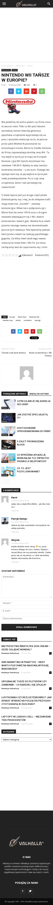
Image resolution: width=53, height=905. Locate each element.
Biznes (14, 70)
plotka (18, 320)
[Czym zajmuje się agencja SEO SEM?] (8, 404)
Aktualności (6, 70)
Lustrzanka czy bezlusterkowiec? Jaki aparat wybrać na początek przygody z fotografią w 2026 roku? (26, 700)
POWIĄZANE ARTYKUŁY (14, 393)
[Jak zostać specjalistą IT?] (8, 418)
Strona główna (7, 66)
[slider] (9, 255)
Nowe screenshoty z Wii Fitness (40, 354)
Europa (12, 317)
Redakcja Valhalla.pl (10, 653)
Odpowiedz (15, 510)
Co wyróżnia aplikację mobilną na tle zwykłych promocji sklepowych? (33, 458)
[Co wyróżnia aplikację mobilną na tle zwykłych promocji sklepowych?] (8, 458)
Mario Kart (22, 317)
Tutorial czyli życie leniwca (13, 353)
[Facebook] (23, 891)
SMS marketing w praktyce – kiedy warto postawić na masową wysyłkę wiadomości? (25, 665)
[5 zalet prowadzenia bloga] (8, 444)
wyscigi (38, 320)
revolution (28, 320)
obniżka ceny (8, 320)
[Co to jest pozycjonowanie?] (8, 471)
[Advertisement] (26, 35)
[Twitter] (30, 891)
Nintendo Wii (34, 317)
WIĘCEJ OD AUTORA (39, 393)
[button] (49, 4)
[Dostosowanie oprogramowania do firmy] (8, 431)
